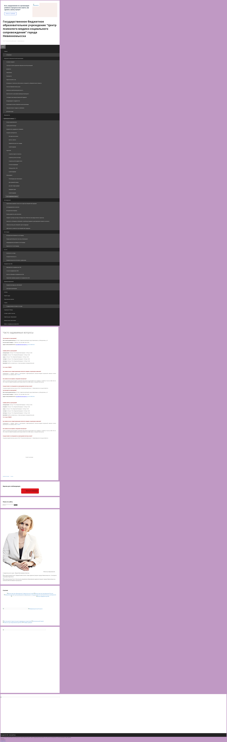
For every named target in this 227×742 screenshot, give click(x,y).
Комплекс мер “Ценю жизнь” (10, 320)
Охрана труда (7, 295)
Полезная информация (13, 164)
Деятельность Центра (9, 118)
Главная (5, 51)
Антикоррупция (7, 200)
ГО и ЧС (5, 249)
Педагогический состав (11, 79)
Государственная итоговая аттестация (14, 306)
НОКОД (5, 292)
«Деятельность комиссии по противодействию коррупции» (18, 228)
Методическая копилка (13, 136)
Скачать (11, 476)
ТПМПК (5, 302)
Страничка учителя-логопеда (15, 157)
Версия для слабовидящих (32, 490)
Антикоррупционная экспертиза (12, 207)
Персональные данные (9, 299)
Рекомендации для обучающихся (15, 178)
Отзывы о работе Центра (9, 313)
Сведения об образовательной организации (13, 58)
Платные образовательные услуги (13, 86)
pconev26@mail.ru (31, 344)
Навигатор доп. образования (10, 316)
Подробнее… (3, 741)
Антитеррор (6, 232)
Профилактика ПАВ (8, 263)
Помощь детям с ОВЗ (13, 168)
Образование (9, 72)
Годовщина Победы (8, 309)
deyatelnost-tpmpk (6, 476)
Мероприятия (7, 115)
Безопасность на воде (10, 253)
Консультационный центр (11, 122)
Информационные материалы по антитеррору (15, 242)
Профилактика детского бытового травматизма (16, 260)
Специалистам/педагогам (11, 132)
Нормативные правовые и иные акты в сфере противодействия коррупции (21, 203)
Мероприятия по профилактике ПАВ (13, 267)
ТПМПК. (18, 374)
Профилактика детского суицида (15, 143)
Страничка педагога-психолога (15, 154)
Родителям (8, 150)
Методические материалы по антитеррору (15, 235)
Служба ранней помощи (11, 125)
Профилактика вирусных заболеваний (14, 285)
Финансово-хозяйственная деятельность (14, 90)
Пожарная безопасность (11, 256)
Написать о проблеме (10, 13)
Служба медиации (12, 146)
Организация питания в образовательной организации (17, 104)
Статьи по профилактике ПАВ (12, 270)
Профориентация (12, 189)
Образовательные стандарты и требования (15, 108)
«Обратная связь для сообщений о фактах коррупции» (17, 224)
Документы (8, 69)
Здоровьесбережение (9, 281)
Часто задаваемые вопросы (12, 196)
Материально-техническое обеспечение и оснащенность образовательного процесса (24, 83)
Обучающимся (9, 175)
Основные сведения (10, 61)
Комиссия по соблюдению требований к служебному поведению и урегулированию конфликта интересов (27, 221)
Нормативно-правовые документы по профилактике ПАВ (18, 277)
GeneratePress (12, 735)
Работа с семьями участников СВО (11, 324)
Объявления (8, 54)
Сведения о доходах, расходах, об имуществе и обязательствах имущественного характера (25, 217)
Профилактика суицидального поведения (14, 129)
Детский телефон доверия (14, 185)
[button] (8, 51)
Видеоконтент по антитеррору (12, 246)
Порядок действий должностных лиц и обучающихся (17, 239)
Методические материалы (11, 210)
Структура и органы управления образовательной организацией (19, 65)
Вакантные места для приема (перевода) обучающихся (17, 93)
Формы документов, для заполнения (13, 214)
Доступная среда (9, 111)
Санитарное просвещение (11, 288)
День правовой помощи (13, 182)
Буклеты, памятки (12, 139)
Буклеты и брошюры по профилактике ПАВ (15, 274)
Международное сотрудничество (13, 100)
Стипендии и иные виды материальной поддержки (16, 97)
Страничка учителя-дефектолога (15, 161)
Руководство (9, 76)
